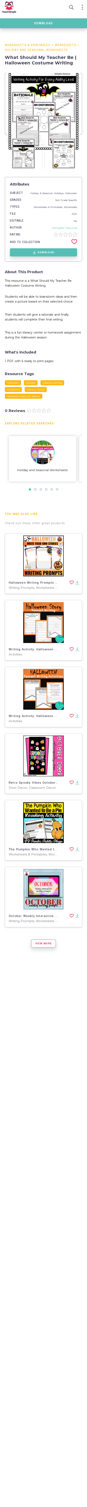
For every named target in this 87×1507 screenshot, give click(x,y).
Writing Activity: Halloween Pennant (38, 716)
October (31, 382)
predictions (13, 389)
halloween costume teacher (23, 396)
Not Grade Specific (66, 200)
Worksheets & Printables (28, 45)
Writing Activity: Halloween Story (36, 649)
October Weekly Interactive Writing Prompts (45, 916)
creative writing (52, 382)
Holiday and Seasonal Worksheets (36, 50)
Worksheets (65, 45)
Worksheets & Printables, (49, 207)
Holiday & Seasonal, (42, 193)
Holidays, (59, 193)
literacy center (36, 389)
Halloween (71, 193)
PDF (74, 213)
